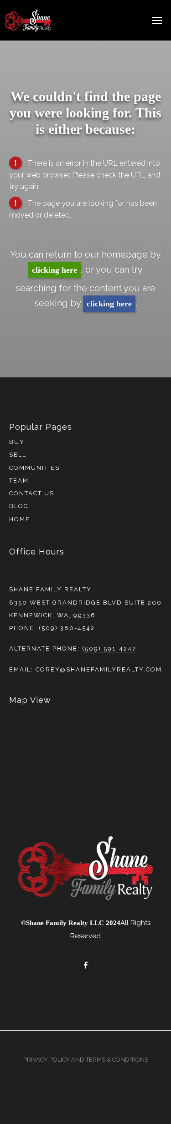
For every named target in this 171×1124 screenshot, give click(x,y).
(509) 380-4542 (67, 628)
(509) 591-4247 (109, 648)
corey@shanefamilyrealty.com (99, 669)
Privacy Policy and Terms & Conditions (85, 1059)
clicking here (54, 270)
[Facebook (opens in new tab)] (85, 965)
